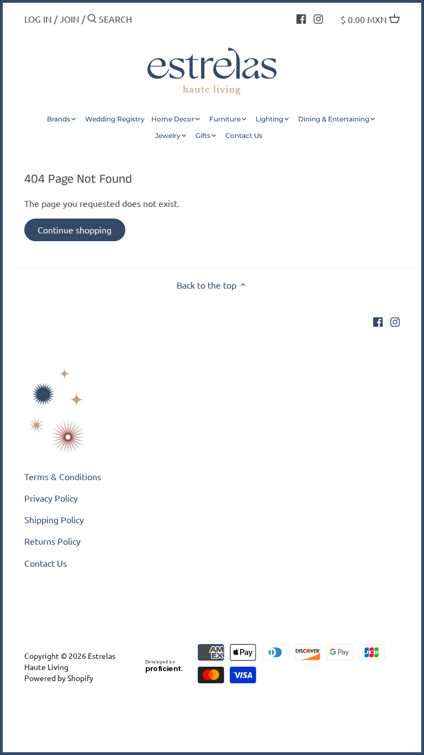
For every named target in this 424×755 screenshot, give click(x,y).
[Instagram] (318, 17)
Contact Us (45, 562)
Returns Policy (52, 540)
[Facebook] (301, 17)
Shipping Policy (54, 519)
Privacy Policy (51, 497)
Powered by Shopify (58, 678)
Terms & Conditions (62, 476)
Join (70, 18)
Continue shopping (75, 229)
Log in (38, 18)
